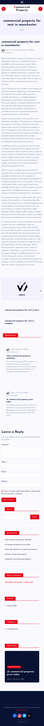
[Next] (37, 645)
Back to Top (23, 722)
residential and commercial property (18, 559)
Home (22, 30)
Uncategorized (17, 50)
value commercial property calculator (18, 540)
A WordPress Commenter (13, 582)
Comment (5, 444)
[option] (22, 666)
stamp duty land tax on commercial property (21, 549)
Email (4, 472)
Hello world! (29, 582)
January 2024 (12, 606)
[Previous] (34, 645)
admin (8, 50)
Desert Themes (22, 710)
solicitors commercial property (15, 554)
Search (9, 509)
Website (4, 481)
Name (4, 462)
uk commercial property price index (17, 544)
